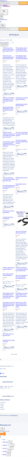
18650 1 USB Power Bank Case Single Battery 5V (8, 274)
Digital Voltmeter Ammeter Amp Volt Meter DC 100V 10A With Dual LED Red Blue (21, 57)
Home (4, 439)
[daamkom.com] (3, 0)
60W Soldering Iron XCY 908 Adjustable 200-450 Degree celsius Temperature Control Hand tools (9, 304)
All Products (5, 442)
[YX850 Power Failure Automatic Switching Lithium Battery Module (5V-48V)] (9, 51)
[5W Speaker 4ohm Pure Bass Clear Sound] (9, 335)
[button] (8, 95)
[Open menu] (1, 17)
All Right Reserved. (14, 415)
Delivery (2, 404)
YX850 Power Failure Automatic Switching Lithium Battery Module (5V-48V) (8, 57)
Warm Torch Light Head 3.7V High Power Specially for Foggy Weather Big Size (22, 277)
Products (5, 448)
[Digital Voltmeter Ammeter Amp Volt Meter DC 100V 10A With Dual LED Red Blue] (22, 51)
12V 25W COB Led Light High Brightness (8, 217)
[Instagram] (3, 373)
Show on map (3, 368)
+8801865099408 (7, 382)
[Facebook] (1, 373)
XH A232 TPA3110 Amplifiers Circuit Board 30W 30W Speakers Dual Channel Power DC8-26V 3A (9, 144)
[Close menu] (0, 437)
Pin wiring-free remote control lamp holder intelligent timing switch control (9, 187)
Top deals (5, 451)
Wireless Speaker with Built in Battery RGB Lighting (21, 104)
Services (2, 405)
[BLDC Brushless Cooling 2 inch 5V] (22, 179)
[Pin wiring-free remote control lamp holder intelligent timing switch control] (9, 180)
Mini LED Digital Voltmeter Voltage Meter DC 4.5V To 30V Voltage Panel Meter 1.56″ (8, 109)
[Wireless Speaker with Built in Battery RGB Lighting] (22, 99)
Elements (4, 454)
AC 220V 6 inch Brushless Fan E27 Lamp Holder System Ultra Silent (22, 142)
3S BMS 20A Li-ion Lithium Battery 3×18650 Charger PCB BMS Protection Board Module (21, 304)
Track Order (3, 402)
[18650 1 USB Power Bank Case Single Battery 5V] (9, 269)
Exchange (2, 409)
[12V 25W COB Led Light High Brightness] (9, 212)
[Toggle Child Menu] (10, 441)
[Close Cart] (2, 429)
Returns (1, 407)
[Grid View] (2, 45)
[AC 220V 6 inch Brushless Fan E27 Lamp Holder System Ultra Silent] (22, 135)
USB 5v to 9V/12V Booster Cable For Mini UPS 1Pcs (21, 232)
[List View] (6, 45)
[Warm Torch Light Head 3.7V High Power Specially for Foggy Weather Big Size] (22, 270)
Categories (6, 445)
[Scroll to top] (1, 434)
